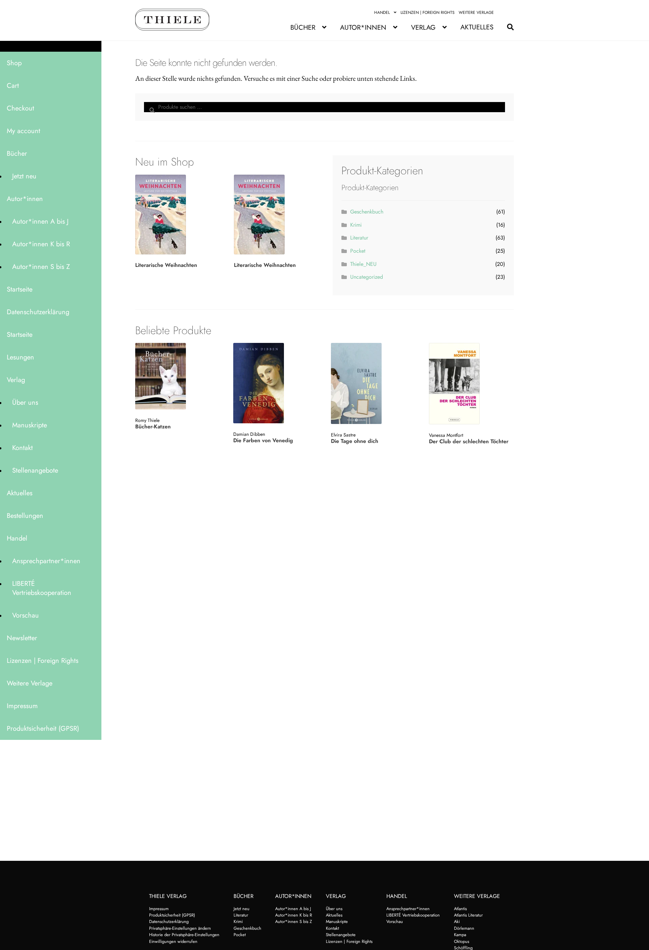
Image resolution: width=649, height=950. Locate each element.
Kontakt (22, 448)
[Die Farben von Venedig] (275, 383)
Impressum (22, 706)
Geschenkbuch (366, 212)
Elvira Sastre (343, 434)
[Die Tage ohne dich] (372, 383)
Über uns (25, 402)
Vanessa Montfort (446, 435)
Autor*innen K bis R (41, 244)
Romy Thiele (147, 420)
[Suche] (507, 27)
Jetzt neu (24, 176)
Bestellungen (25, 516)
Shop (14, 63)
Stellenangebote (35, 470)
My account (23, 131)
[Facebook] (502, 12)
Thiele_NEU (363, 264)
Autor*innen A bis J (40, 221)
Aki (457, 921)
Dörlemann (464, 928)
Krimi (356, 225)
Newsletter (22, 638)
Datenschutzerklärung (38, 312)
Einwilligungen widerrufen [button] (173, 941)
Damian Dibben (249, 434)
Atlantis (460, 908)
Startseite (19, 289)
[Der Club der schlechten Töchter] (470, 383)
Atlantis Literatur (468, 915)
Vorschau (25, 615)
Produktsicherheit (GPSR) (43, 728)
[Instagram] (510, 12)
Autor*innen (363, 27)
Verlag (423, 27)
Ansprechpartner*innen (46, 561)
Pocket (357, 251)
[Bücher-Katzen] (177, 376)
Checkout (20, 108)
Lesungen (20, 357)
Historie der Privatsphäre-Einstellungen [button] (184, 934)
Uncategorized (366, 277)
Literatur (359, 238)
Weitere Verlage (476, 12)
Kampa (460, 934)
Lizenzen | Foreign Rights (428, 12)
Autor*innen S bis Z (41, 267)
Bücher (302, 27)
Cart (13, 86)
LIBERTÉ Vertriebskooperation (41, 588)
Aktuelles (477, 27)
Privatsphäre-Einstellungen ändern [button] (180, 928)
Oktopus (461, 941)
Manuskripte (29, 425)
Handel (382, 12)
